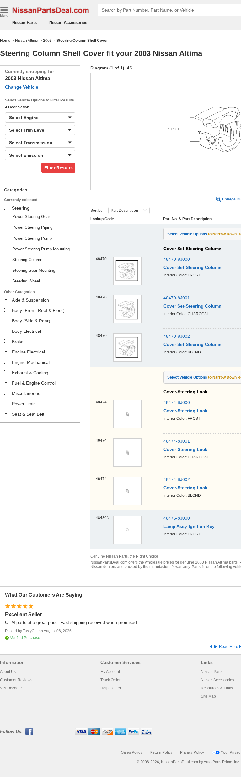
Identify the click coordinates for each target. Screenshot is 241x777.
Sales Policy (131, 752)
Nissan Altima (26, 40)
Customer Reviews (16, 680)
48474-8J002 (176, 479)
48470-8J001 (176, 297)
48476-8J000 (176, 518)
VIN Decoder (11, 688)
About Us (8, 672)
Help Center (110, 688)
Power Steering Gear (31, 216)
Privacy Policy (192, 752)
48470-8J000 (176, 259)
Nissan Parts (24, 22)
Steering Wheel (26, 281)
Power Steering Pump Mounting (41, 249)
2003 (47, 40)
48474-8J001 (176, 441)
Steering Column (27, 259)
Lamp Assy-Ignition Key (189, 526)
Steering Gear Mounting (33, 270)
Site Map (208, 696)
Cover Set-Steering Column (192, 267)
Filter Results (58, 167)
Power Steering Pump (32, 238)
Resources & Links (217, 688)
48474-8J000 (176, 402)
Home (5, 40)
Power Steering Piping (32, 227)
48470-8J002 (176, 336)
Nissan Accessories (68, 22)
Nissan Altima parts (221, 562)
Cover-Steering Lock (185, 410)
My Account (110, 672)
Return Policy (161, 752)
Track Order (110, 680)
